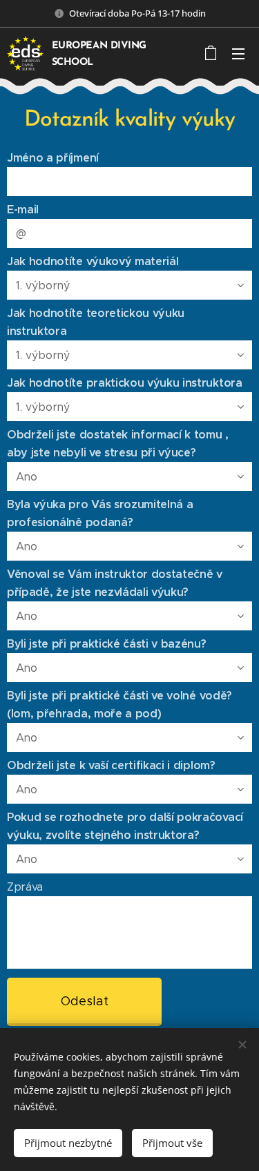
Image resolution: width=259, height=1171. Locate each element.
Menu (238, 53)
